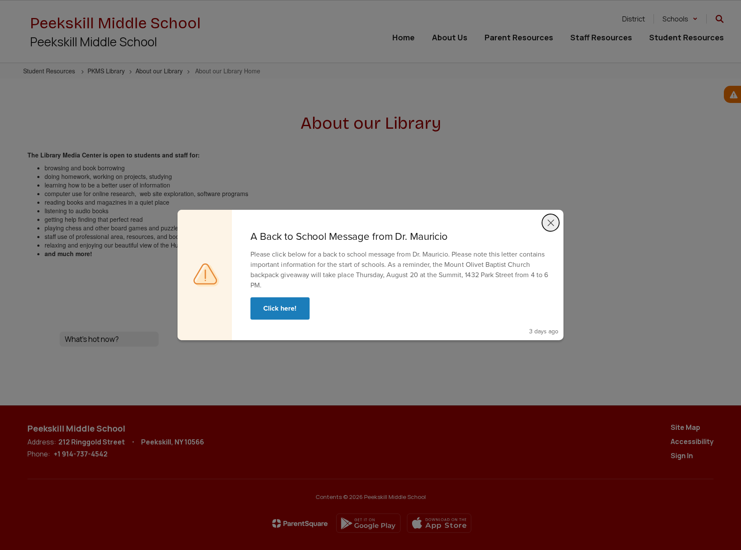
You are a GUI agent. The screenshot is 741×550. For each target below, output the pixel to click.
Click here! (280, 308)
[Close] (550, 222)
